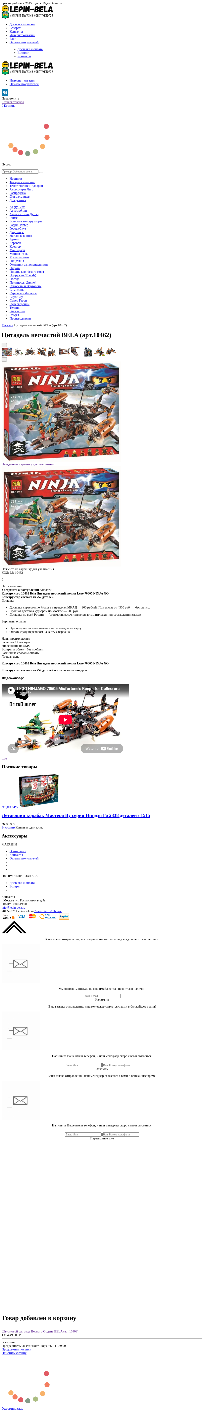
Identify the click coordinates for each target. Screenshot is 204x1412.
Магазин (7, 325)
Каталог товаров (13, 102)
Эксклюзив (17, 311)
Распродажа (18, 193)
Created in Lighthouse (48, 911)
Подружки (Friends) (23, 275)
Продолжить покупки (16, 1349)
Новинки (16, 178)
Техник (15, 307)
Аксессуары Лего (21, 189)
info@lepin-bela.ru (13, 907)
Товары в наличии (22, 182)
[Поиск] (40, 172)
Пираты (15, 268)
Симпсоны (17, 289)
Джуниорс (17, 232)
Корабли (15, 243)
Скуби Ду (16, 297)
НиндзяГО (17, 261)
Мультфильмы (19, 257)
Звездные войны (21, 235)
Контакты (16, 31)
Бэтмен (14, 217)
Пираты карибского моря (27, 271)
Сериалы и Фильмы (23, 293)
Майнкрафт (17, 250)
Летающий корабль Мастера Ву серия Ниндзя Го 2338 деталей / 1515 (76, 815)
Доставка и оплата (22, 24)
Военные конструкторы (26, 221)
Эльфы (14, 315)
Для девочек (18, 200)
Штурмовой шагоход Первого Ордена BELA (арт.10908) (40, 1331)
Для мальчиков (20, 196)
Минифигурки (19, 253)
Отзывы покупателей (24, 42)
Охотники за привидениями (29, 264)
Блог (13, 38)
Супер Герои (18, 300)
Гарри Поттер (19, 225)
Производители (20, 318)
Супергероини (19, 304)
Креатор (15, 246)
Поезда (14, 279)
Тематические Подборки (26, 185)
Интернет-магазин (22, 35)
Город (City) (18, 228)
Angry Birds (17, 207)
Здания (14, 239)
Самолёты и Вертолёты (25, 286)
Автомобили (18, 210)
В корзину (9, 827)
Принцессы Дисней (23, 282)
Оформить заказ (12, 1408)
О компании (18, 851)
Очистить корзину (14, 1353)
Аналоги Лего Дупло (24, 214)
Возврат (15, 28)
